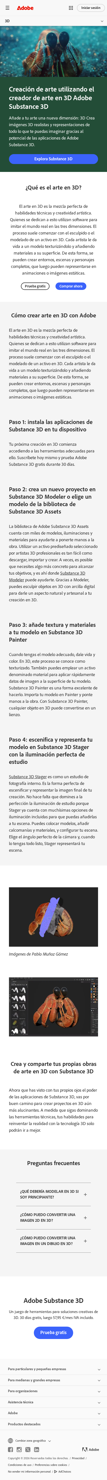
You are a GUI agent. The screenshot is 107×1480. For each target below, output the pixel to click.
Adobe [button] (13, 1413)
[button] (71, 8)
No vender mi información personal (29, 1471)
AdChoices (64, 1471)
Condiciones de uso (19, 1465)
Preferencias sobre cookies (51, 1465)
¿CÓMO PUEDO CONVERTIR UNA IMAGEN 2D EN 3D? (47, 1217)
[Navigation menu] (7, 8)
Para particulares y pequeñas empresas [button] (37, 1369)
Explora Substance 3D (53, 158)
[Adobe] (25, 8)
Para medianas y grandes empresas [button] (34, 1380)
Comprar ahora (70, 286)
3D (7, 21)
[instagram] (19, 1449)
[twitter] (27, 1449)
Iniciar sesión (91, 8)
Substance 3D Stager (28, 776)
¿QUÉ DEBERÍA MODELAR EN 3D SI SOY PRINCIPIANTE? (49, 1194)
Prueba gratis (35, 286)
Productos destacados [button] (24, 1424)
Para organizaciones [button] (23, 1391)
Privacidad (78, 1458)
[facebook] (10, 1449)
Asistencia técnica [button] (20, 1402)
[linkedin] (36, 1449)
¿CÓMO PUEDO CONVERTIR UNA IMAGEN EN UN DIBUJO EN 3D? (47, 1241)
